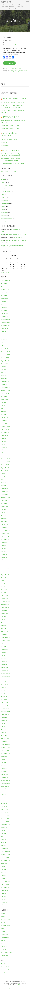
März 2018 (4, 450)
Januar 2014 (4, 598)
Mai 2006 (3, 872)
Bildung (3, 182)
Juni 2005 (3, 896)
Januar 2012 (4, 670)
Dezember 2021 (5, 319)
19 (13, 266)
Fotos (2, 194)
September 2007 (5, 824)
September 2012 (5, 646)
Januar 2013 (4, 634)
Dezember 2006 (5, 851)
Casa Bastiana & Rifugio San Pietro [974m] (12, 163)
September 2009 (5, 753)
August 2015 (4, 542)
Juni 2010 (3, 726)
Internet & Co (5, 203)
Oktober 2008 (5, 786)
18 (10, 266)
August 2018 (4, 435)
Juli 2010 (3, 723)
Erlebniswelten (5, 185)
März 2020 (4, 378)
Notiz (2, 209)
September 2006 (5, 860)
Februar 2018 (5, 453)
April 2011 (4, 697)
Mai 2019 (3, 408)
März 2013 (4, 628)
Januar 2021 (4, 349)
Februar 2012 (5, 667)
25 (10, 268)
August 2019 (4, 399)
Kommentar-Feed (6, 970)
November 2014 (5, 569)
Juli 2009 (3, 759)
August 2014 (4, 578)
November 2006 (5, 854)
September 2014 (5, 575)
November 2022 (5, 289)
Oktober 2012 (5, 643)
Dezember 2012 (5, 637)
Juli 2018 (3, 438)
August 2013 (4, 613)
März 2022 (4, 310)
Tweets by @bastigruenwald (9, 171)
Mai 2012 (3, 658)
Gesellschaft (4, 200)
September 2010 (5, 717)
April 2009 (4, 768)
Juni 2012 (3, 655)
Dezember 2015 (5, 530)
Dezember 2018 (5, 423)
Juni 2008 (3, 798)
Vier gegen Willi (17, 237)
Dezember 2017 (5, 459)
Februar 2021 (5, 346)
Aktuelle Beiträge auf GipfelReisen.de (9, 134)
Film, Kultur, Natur (17, 68)
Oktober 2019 (5, 393)
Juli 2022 (3, 301)
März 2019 (4, 414)
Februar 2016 (5, 524)
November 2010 (5, 711)
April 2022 (4, 307)
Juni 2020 (3, 369)
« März (3, 272)
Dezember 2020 (5, 352)
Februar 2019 (5, 417)
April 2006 (4, 875)
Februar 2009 (5, 774)
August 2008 (4, 792)
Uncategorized (5, 221)
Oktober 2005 (5, 884)
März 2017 (4, 485)
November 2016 (5, 497)
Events (3, 188)
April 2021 (4, 340)
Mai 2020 (3, 372)
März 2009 (4, 771)
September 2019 (5, 396)
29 (24, 268)
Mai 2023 (3, 286)
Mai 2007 (3, 836)
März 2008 (4, 807)
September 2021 (5, 325)
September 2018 (5, 432)
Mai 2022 (3, 304)
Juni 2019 (3, 405)
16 (2, 266)
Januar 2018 (4, 456)
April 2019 (4, 411)
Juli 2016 (3, 509)
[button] (28, 2)
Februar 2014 (5, 595)
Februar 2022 (5, 313)
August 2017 (4, 471)
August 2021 (4, 328)
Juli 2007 (3, 830)
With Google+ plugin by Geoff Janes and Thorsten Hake (15, 988)
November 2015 (5, 533)
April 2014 (4, 589)
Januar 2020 (4, 384)
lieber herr (6, 71)
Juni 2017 (3, 477)
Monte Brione (5, 145)
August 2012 (4, 649)
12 (13, 264)
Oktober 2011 (5, 679)
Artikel (3, 179)
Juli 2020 (3, 366)
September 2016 (5, 503)
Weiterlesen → (9, 63)
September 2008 (5, 789)
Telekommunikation (6, 218)
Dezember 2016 (5, 494)
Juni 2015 (3, 548)
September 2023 (5, 283)
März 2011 (4, 700)
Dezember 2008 (5, 780)
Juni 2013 (3, 619)
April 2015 (4, 554)
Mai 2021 (3, 337)
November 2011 (5, 676)
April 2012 (4, 661)
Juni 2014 (3, 584)
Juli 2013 (3, 616)
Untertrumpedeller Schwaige (9, 139)
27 (17, 268)
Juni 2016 (3, 512)
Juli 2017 (3, 474)
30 (2, 270)
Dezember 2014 (5, 566)
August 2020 (4, 363)
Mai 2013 (3, 622)
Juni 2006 (3, 869)
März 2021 (4, 343)
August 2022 (4, 298)
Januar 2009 (4, 777)
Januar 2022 (4, 316)
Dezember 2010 (5, 708)
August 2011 (4, 685)
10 (6, 264)
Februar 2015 (5, 560)
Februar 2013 (5, 631)
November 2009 (5, 747)
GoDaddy (20, 985)
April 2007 (4, 839)
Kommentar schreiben (11, 45)
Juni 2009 (3, 762)
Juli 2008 (3, 795)
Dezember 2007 (5, 815)
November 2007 (5, 818)
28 (21, 268)
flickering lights (23, 70)
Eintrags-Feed (5, 967)
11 (10, 264)
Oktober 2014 (5, 572)
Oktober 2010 (5, 714)
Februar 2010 (5, 738)
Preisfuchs (4, 212)
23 (2, 268)
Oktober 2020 (5, 358)
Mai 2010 (3, 729)
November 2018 (5, 426)
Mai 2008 (3, 801)
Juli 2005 (3, 893)
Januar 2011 (4, 706)
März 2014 (4, 592)
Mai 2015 (3, 551)
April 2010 (4, 732)
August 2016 (4, 506)
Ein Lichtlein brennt (10, 37)
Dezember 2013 (5, 601)
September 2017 (5, 468)
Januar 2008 (4, 813)
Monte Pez (4, 142)
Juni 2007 (3, 833)
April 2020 (4, 375)
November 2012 (5, 640)
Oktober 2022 (5, 292)
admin (6, 43)
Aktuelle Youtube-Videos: (10, 150)
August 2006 (4, 863)
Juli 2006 (3, 866)
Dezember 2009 (5, 744)
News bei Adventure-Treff (10, 117)
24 (6, 268)
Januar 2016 (4, 527)
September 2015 (5, 539)
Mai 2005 (3, 899)
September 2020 (5, 361)
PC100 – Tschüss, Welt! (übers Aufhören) (12, 102)
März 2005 (4, 905)
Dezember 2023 (5, 280)
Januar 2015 (4, 563)
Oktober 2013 (5, 607)
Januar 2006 (4, 878)
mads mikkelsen (13, 71)
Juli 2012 (3, 652)
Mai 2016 (3, 515)
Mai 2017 (3, 479)
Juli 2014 (3, 581)
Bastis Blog (6, 2)
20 (17, 266)
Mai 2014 (3, 587)
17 (6, 266)
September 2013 (5, 610)
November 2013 (5, 604)
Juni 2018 (3, 441)
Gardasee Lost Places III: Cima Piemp (16, 234)
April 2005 (4, 902)
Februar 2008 (5, 810)
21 (21, 266)
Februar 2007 (5, 845)
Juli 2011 (3, 688)
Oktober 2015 (5, 536)
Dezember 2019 (5, 387)
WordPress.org (5, 972)
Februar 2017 (5, 488)
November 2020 (5, 355)
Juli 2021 (3, 331)
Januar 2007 (4, 848)
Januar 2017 (4, 491)
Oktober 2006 (5, 857)
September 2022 (5, 295)
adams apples (14, 70)
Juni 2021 (3, 334)
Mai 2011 (3, 694)
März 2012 (4, 664)
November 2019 (5, 390)
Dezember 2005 (5, 881)
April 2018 (4, 447)
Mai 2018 (3, 444)
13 (17, 264)
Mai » (7, 272)
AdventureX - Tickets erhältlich (10, 125)
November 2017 (5, 462)
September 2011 (5, 682)
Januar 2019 (4, 420)
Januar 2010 (4, 741)
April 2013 (4, 625)
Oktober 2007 (5, 821)
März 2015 (4, 557)
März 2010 (4, 735)
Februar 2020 (5, 381)
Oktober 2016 (5, 500)
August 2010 (4, 720)
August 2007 (4, 827)
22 (24, 266)
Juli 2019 (3, 402)
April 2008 (4, 804)
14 (21, 264)
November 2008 (5, 783)
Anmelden (4, 964)
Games (3, 197)
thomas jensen (21, 71)
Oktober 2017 (5, 465)
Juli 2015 (3, 545)
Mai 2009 (3, 765)
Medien (3, 206)
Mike (2, 234)
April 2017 (4, 482)
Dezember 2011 (5, 673)
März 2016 (4, 521)
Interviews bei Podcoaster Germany (14, 99)
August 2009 (4, 756)
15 (24, 264)
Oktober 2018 (5, 429)
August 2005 (4, 890)
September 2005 (5, 887)
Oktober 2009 (5, 750)
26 (13, 268)
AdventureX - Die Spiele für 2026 (10, 128)
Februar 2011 (5, 703)
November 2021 (5, 322)
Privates (3, 215)
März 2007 (4, 842)
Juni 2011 (3, 691)
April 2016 (4, 518)
